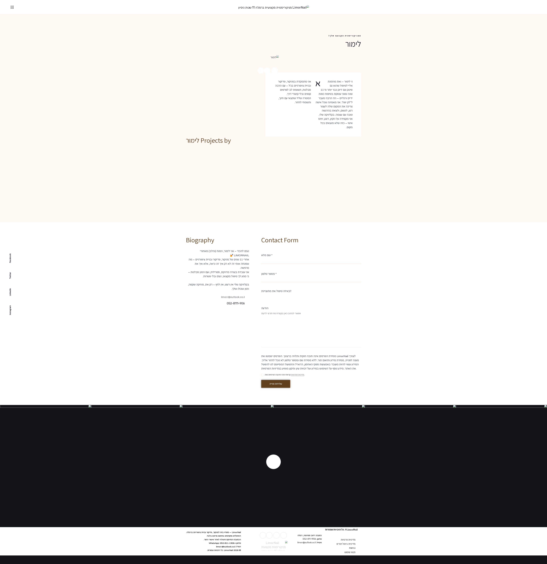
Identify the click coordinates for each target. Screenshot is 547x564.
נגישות (352, 547)
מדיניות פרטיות (348, 539)
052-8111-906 (236, 303)
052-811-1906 (309, 539)
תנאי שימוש (350, 552)
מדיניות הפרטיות (297, 375)
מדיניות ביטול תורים (345, 543)
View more (273, 462)
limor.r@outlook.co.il (233, 297)
